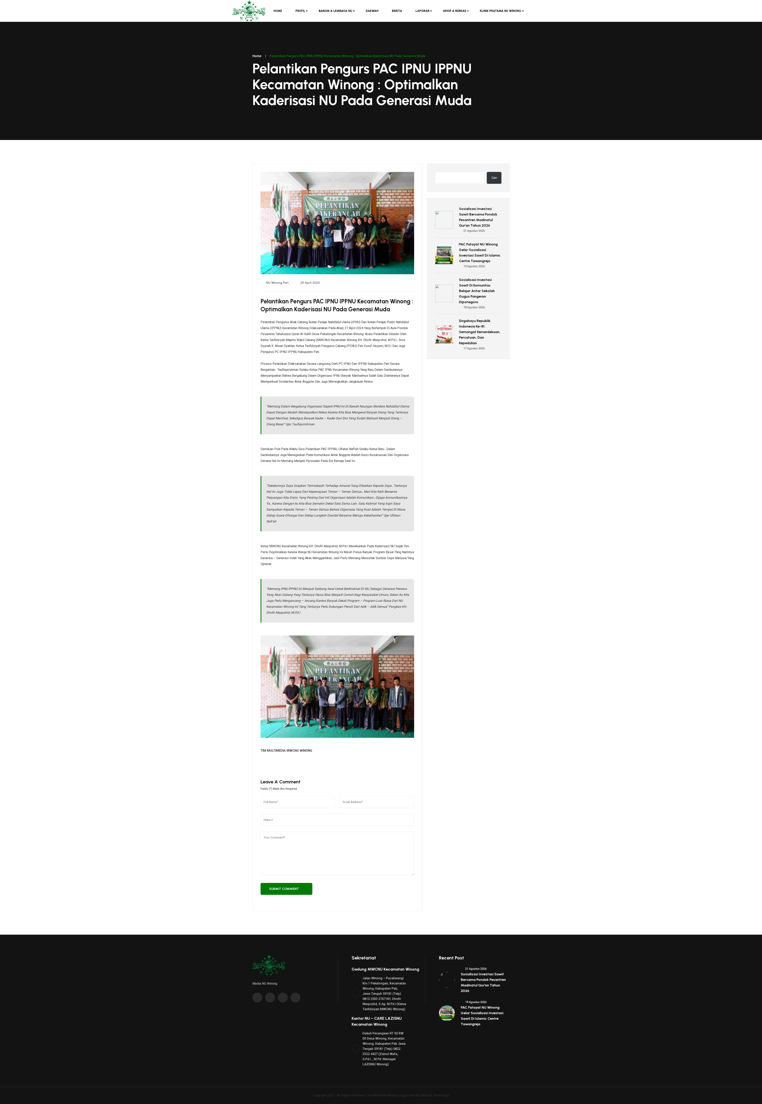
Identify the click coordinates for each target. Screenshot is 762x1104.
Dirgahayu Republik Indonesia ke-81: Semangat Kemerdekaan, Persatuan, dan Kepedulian (479, 332)
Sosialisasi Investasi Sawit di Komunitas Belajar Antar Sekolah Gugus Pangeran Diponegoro (477, 291)
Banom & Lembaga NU (335, 11)
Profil (300, 11)
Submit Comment (284, 889)
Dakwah (372, 11)
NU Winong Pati (277, 283)
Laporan (422, 11)
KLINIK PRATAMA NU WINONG (500, 11)
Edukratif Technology (434, 1095)
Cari (494, 178)
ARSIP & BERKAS (454, 11)
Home (277, 11)
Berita (397, 11)
